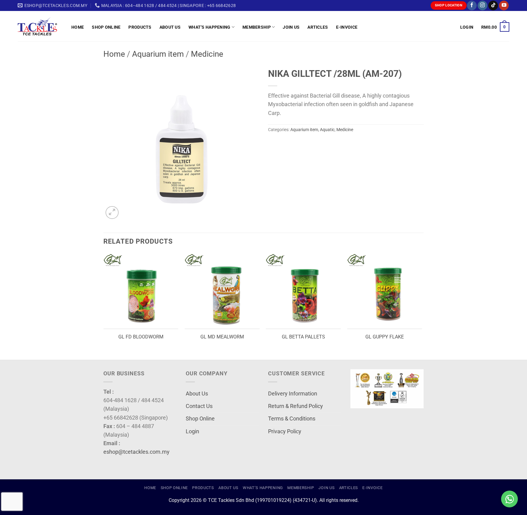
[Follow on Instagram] (482, 6)
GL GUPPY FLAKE (384, 337)
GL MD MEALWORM (222, 337)
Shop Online (106, 27)
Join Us (291, 27)
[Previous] (103, 306)
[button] (466, 27)
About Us (170, 27)
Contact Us (199, 406)
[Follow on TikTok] (493, 6)
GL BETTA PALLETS (303, 337)
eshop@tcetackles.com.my (136, 452)
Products (139, 27)
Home (77, 27)
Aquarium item (158, 54)
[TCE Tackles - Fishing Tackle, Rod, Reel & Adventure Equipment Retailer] (40, 26)
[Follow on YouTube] (504, 6)
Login (192, 431)
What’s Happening (209, 27)
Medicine (207, 54)
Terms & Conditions (291, 419)
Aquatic (327, 129)
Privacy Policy (284, 431)
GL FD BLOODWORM (140, 337)
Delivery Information (292, 394)
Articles (317, 27)
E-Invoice (347, 27)
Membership (256, 27)
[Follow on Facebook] (472, 6)
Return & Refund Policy (295, 406)
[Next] (421, 306)
